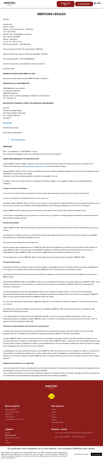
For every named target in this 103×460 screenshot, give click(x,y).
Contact (7, 432)
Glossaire (8, 443)
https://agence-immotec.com (36, 166)
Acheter (54, 412)
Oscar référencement (17, 140)
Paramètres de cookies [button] (81, 454)
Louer (53, 414)
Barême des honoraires (12, 438)
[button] (97, 3)
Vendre (54, 409)
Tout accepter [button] (96, 454)
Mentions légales (10, 435)
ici (47, 78)
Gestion (54, 417)
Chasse (54, 420)
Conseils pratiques (58, 422)
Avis (6, 440)
